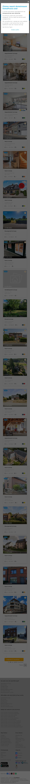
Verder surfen (15, 29)
